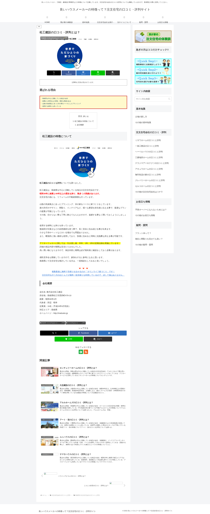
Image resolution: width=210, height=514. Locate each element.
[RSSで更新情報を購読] (86, 352)
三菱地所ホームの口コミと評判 (149, 157)
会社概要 (80, 125)
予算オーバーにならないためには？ (151, 210)
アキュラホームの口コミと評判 (149, 169)
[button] (113, 72)
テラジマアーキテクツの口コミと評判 (152, 163)
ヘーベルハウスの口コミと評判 (149, 152)
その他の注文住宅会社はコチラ (149, 192)
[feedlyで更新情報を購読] (81, 352)
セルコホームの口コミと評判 (148, 186)
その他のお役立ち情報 (145, 215)
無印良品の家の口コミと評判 (148, 175)
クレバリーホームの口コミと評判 (150, 180)
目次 (80, 116)
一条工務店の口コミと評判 (147, 146)
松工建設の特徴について (84, 121)
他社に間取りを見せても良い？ (149, 239)
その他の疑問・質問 (144, 245)
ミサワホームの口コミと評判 (148, 140)
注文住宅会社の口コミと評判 (76, 323)
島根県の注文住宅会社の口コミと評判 (53, 323)
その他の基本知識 (143, 122)
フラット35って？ (143, 233)
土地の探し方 (141, 117)
